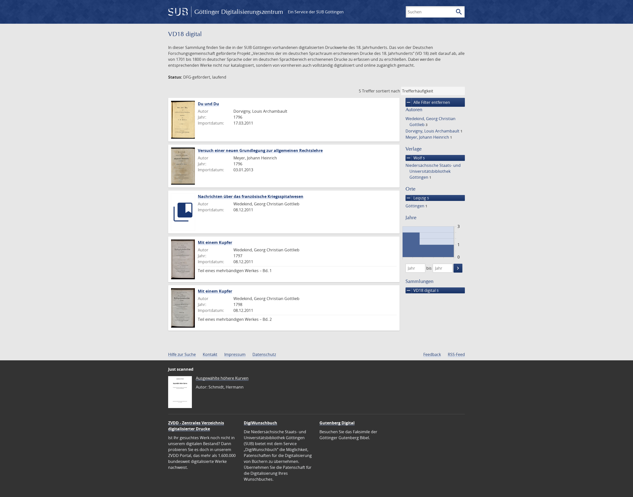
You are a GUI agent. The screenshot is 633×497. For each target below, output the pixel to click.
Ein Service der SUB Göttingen (316, 12)
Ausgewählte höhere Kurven (222, 378)
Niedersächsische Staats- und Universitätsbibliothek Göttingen (433, 171)
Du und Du (208, 104)
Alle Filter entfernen (428, 102)
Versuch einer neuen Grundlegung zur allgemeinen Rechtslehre (260, 150)
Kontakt (210, 354)
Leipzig (417, 198)
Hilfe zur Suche (182, 354)
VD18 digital (422, 290)
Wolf (415, 158)
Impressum (235, 354)
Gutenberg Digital (337, 423)
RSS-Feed (456, 354)
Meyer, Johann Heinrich (429, 137)
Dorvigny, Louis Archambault (434, 131)
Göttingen (416, 206)
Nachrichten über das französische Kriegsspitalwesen (250, 196)
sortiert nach (388, 91)
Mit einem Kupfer (215, 242)
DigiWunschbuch (260, 423)
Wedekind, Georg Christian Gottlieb (430, 121)
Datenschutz (264, 354)
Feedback (432, 354)
